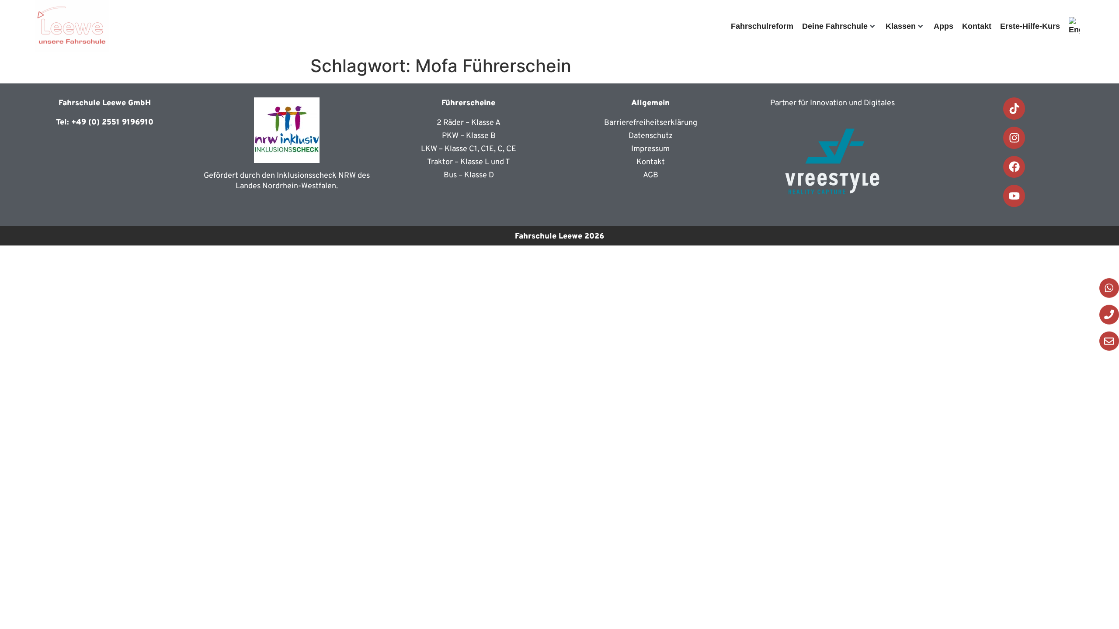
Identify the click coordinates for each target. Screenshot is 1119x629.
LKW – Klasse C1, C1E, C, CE (468, 149)
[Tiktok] (1014, 108)
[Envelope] (1109, 341)
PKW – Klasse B (469, 136)
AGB (650, 175)
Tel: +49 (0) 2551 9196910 (104, 123)
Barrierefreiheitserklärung (650, 123)
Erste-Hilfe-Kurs (1030, 26)
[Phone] (1109, 315)
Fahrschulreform (762, 26)
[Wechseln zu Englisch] (1074, 26)
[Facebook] (1014, 167)
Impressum (650, 149)
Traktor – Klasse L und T (468, 162)
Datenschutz (651, 136)
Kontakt (976, 26)
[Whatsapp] (1109, 288)
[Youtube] (1014, 196)
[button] (1091, 605)
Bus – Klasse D (469, 175)
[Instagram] (1014, 138)
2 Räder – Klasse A (468, 123)
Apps (943, 26)
